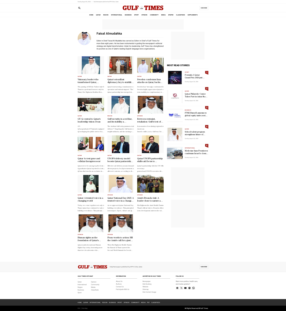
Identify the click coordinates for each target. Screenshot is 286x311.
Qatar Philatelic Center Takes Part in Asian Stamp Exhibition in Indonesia (196, 95)
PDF (148, 302)
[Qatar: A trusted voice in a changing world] (91, 184)
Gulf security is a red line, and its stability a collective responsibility (119, 120)
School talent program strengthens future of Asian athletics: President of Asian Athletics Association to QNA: (196, 133)
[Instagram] (189, 288)
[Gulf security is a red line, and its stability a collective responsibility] (120, 105)
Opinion (140, 116)
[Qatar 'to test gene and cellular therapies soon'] (91, 144)
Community (95, 284)
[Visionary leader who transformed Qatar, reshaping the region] (91, 65)
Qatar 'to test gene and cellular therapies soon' (89, 160)
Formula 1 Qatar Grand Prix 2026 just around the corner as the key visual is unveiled (194, 76)
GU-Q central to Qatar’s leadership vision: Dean (89, 120)
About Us (119, 281)
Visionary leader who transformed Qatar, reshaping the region (88, 81)
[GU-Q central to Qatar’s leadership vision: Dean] (91, 105)
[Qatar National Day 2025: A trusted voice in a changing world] (120, 184)
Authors (119, 284)
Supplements (193, 15)
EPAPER (170, 15)
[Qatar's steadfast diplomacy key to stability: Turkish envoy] (120, 65)
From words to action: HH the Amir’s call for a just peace (120, 239)
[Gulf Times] (143, 10)
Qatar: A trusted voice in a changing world (90, 199)
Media (93, 287)
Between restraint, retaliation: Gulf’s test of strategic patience (149, 120)
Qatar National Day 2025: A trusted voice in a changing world (120, 200)
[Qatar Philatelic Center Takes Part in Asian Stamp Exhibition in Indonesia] (175, 96)
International (190, 148)
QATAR (98, 15)
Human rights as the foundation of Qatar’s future (88, 239)
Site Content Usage (149, 292)
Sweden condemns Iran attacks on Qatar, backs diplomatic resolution (149, 81)
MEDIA (163, 15)
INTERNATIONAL (116, 15)
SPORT (136, 15)
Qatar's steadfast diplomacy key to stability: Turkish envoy (120, 81)
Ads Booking (147, 284)
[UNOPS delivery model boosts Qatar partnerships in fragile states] (120, 144)
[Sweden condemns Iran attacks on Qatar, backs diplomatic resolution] (150, 65)
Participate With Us (122, 289)
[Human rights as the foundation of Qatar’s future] (91, 223)
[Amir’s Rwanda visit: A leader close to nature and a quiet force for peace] (150, 184)
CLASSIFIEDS (180, 15)
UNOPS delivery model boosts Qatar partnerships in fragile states (120, 160)
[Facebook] (177, 288)
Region (109, 116)
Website (145, 287)
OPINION (144, 15)
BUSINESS (128, 15)
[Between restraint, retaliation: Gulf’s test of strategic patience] (150, 105)
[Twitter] (181, 288)
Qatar (80, 76)
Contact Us (120, 287)
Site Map (85, 308)
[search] (79, 8)
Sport (187, 72)
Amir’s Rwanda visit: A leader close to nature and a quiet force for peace (150, 200)
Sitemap (146, 289)
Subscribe (204, 8)
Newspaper (147, 281)
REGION (105, 15)
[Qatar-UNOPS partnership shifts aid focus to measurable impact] (150, 144)
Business (188, 110)
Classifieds (95, 290)
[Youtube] (185, 288)
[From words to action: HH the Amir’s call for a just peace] (120, 223)
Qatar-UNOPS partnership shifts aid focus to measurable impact (150, 160)
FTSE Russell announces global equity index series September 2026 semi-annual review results (196, 114)
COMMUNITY (154, 15)
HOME (91, 15)
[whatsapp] (193, 288)
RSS (79, 308)
